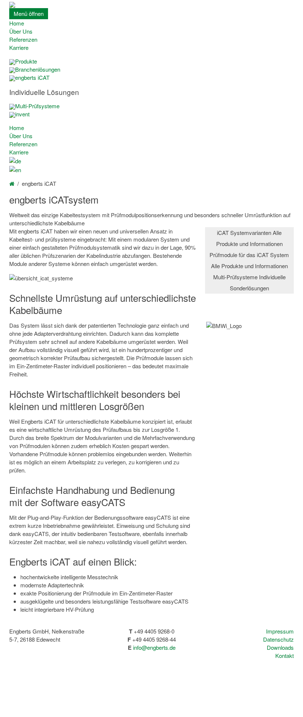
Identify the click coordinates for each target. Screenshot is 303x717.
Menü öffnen (29, 13)
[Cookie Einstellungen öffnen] (55, 713)
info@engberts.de (154, 647)
